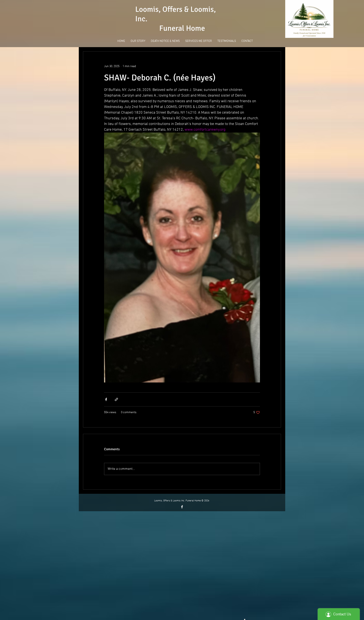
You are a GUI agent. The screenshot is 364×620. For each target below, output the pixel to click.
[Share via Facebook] (106, 399)
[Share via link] (116, 399)
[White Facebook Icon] (182, 507)
